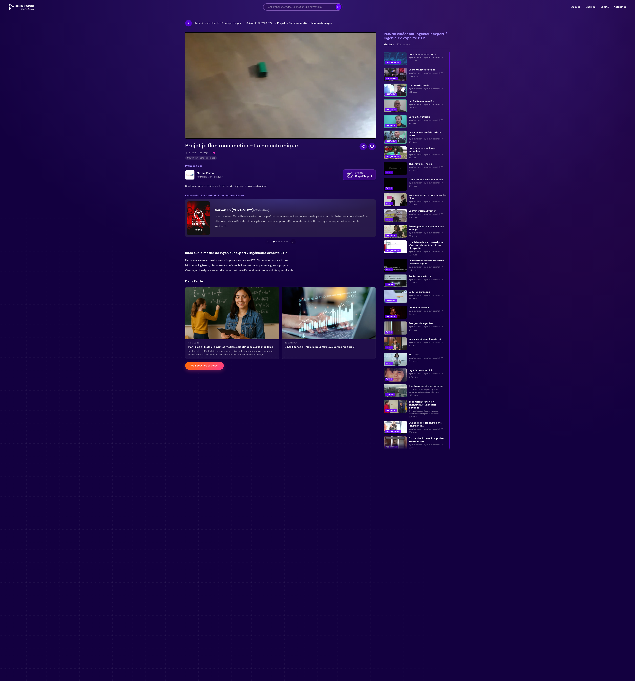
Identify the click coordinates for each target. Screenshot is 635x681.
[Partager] (363, 146)
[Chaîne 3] (279, 241)
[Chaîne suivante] (293, 241)
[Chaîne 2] (276, 241)
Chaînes (590, 7)
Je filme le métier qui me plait (225, 23)
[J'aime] (372, 146)
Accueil (575, 7)
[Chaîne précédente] (268, 241)
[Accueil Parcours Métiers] (21, 7)
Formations (404, 44)
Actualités (620, 7)
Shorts (605, 7)
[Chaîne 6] (287, 241)
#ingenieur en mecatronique (201, 158)
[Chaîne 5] (284, 241)
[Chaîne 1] (274, 242)
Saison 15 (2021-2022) (259, 23)
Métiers (389, 44)
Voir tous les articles (204, 365)
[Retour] (188, 23)
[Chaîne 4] (281, 241)
